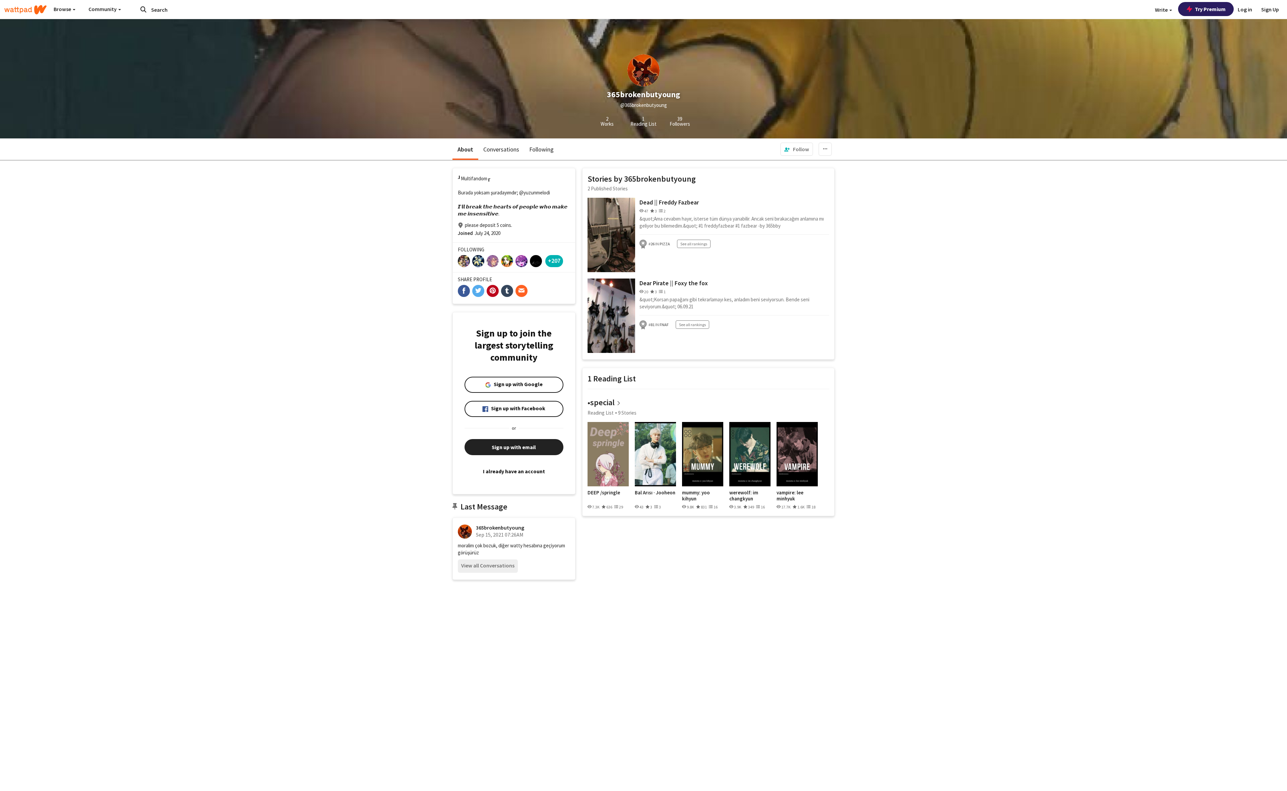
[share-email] (521, 291)
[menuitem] (796, 149)
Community (103, 9)
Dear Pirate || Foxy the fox (673, 283)
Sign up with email (514, 447)
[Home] (25, 10)
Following (541, 149)
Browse (63, 9)
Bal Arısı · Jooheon (655, 493)
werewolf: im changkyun (743, 495)
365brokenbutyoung (500, 528)
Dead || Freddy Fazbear (669, 202)
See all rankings (693, 243)
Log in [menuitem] (1245, 9)
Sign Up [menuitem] (1270, 9)
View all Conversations (487, 565)
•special (601, 402)
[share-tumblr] (507, 291)
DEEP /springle (604, 493)
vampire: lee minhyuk (790, 495)
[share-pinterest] (493, 291)
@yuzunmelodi (534, 192)
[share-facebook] (464, 291)
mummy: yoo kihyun (696, 495)
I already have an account (514, 471)
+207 (554, 260)
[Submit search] (143, 9)
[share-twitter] (478, 291)
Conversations (501, 149)
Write (1162, 9)
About (465, 149)
